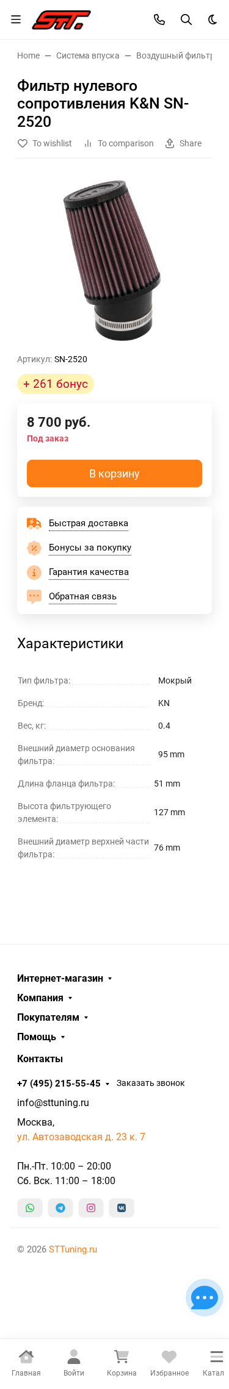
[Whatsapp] (30, 1208)
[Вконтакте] (121, 1208)
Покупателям (48, 1018)
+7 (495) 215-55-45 (59, 1083)
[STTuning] (61, 18)
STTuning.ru (73, 1249)
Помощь (36, 1037)
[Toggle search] (186, 19)
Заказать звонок (151, 1083)
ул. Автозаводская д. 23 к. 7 (81, 1137)
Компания (40, 998)
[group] (114, 260)
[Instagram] (91, 1208)
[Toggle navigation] (16, 19)
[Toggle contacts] (159, 19)
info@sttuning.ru (53, 1103)
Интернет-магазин (60, 979)
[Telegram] (60, 1208)
